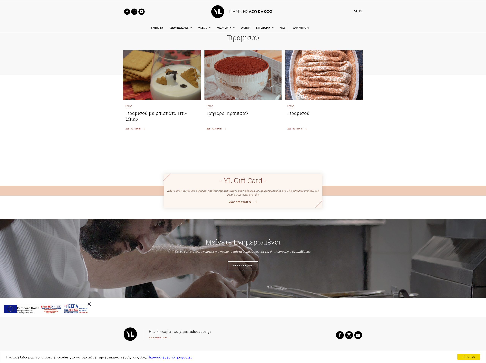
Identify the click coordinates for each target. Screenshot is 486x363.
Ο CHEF (245, 27)
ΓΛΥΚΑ (128, 106)
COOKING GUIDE (179, 27)
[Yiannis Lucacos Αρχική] (243, 11)
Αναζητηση (328, 28)
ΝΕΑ (282, 27)
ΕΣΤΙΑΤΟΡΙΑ (263, 27)
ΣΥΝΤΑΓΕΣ (157, 27)
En (361, 11)
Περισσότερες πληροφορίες (170, 357)
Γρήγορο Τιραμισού (227, 113)
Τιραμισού (298, 113)
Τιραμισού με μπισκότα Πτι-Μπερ (156, 116)
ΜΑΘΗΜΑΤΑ (224, 27)
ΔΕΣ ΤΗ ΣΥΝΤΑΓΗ (132, 129)
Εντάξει (468, 356)
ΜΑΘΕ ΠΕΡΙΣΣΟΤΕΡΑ (240, 202)
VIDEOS (202, 27)
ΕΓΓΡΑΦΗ (240, 265)
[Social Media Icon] (127, 11)
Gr (355, 11)
